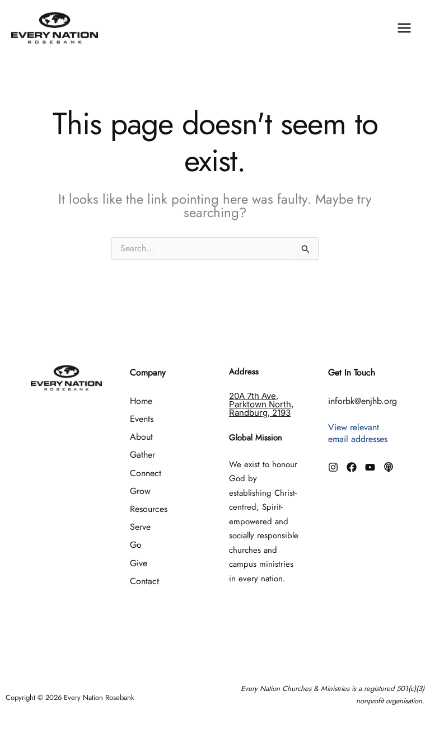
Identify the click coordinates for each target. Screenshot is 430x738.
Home (141, 400)
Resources (148, 508)
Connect (145, 473)
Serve (140, 526)
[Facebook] (352, 467)
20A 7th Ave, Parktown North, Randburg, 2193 (261, 404)
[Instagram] (333, 467)
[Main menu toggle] (404, 28)
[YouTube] (370, 467)
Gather (142, 454)
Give (138, 563)
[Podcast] (389, 467)
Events (141, 418)
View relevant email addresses (357, 433)
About (141, 436)
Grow (140, 491)
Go (136, 544)
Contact (144, 581)
